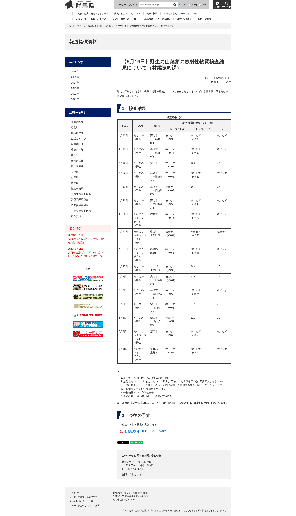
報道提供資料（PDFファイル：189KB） (146, 431)
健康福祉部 (77, 144)
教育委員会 (77, 216)
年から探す (76, 62)
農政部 (74, 155)
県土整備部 (77, 166)
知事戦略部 (77, 122)
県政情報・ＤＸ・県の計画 (157, 19)
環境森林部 (77, 149)
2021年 (75, 99)
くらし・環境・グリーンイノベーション (183, 13)
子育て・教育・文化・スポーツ (91, 19)
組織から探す (77, 112)
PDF (204, 4)
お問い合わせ (204, 19)
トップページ (78, 26)
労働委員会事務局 (81, 210)
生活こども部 (78, 138)
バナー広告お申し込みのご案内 (84, 505)
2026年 (75, 71)
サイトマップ (75, 492)
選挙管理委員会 (79, 199)
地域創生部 (77, 133)
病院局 (74, 183)
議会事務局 (77, 188)
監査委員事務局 (79, 205)
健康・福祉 (152, 13)
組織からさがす (184, 19)
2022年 (75, 93)
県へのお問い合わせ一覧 (81, 501)
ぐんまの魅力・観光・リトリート (92, 13)
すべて (184, 4)
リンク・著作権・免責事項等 (83, 497)
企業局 (74, 177)
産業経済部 (77, 160)
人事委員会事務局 (81, 194)
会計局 (74, 172)
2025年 (75, 77)
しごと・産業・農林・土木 (125, 19)
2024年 (75, 82)
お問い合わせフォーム (134, 474)
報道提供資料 (94, 26)
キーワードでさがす (127, 4)
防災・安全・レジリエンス (127, 13)
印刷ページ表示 (222, 82)
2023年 (75, 88)
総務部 (74, 127)
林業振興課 (128, 461)
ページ (194, 4)
